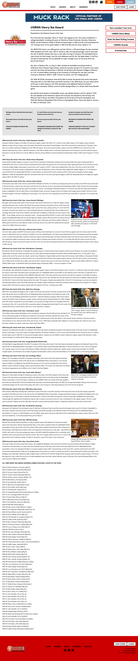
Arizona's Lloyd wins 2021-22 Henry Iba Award (49, 120)
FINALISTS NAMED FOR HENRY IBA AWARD (17, 127)
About (73, 7)
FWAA (109, 2)
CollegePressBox (131, 652)
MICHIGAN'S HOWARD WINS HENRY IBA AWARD (81, 120)
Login (131, 7)
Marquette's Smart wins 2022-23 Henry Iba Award (19, 120)
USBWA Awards (121, 44)
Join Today (121, 7)
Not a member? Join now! (121, 27)
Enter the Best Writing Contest (120, 39)
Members (83, 7)
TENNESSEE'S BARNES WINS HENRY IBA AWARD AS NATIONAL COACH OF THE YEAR (50, 128)
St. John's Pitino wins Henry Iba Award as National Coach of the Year (49, 113)
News (52, 7)
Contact (88, 646)
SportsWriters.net (131, 648)
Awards (62, 7)
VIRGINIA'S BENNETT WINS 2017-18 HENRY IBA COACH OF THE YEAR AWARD (82, 127)
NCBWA (130, 2)
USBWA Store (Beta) (121, 33)
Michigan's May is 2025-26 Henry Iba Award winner (19, 113)
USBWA (120, 2)
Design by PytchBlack (129, 650)
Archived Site (121, 50)
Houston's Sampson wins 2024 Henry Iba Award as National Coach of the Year (81, 113)
